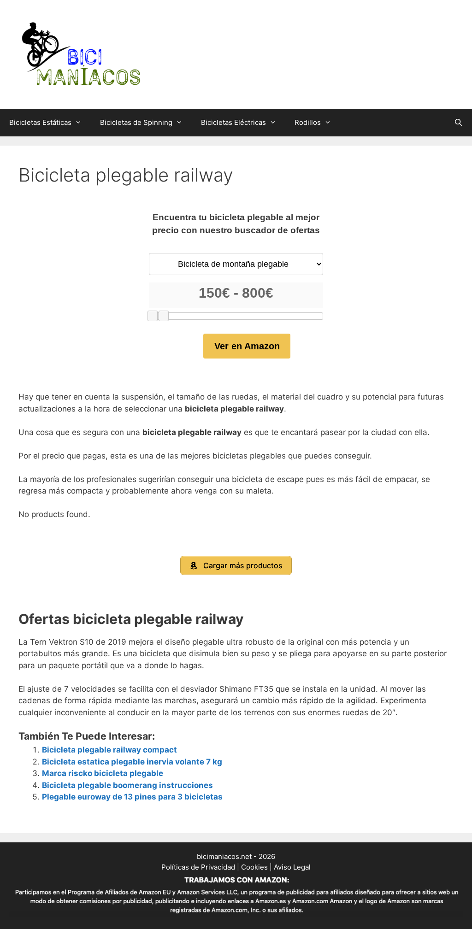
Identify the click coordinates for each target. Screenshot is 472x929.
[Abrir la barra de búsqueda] (458, 122)
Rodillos (308, 122)
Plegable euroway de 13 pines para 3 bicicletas (132, 796)
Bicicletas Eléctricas (233, 122)
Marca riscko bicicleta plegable (102, 773)
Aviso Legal (292, 867)
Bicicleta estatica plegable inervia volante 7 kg (132, 761)
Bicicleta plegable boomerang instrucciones (127, 785)
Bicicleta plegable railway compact (109, 749)
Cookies (254, 867)
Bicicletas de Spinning (136, 122)
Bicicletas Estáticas (40, 122)
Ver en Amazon (247, 346)
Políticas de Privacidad (198, 867)
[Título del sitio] (80, 54)
